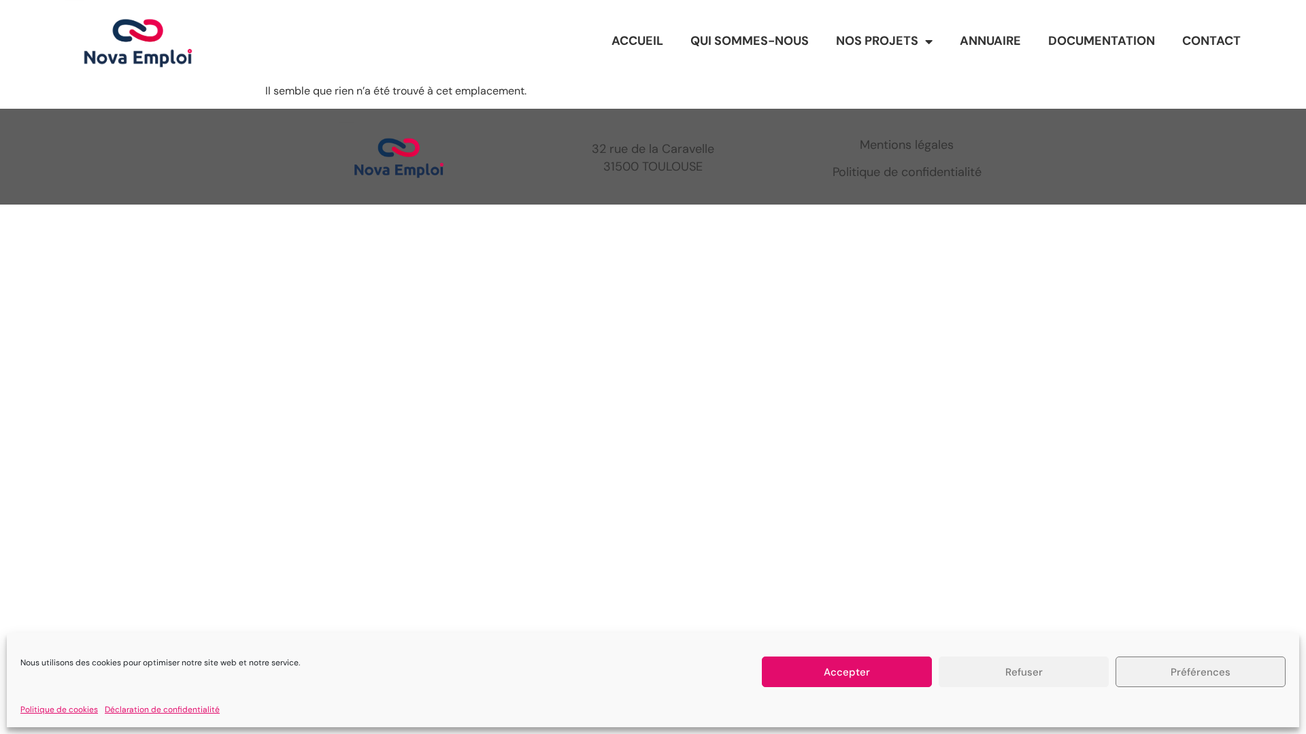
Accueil (637, 41)
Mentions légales (907, 145)
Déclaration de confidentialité (162, 709)
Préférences (1200, 672)
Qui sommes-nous (749, 41)
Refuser (1024, 672)
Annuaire (990, 41)
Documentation (1101, 41)
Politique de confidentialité (907, 172)
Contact (1211, 41)
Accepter (847, 672)
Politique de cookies (59, 709)
